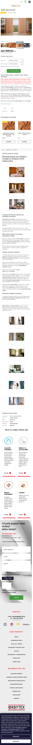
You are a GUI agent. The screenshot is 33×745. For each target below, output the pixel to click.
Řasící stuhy (16, 658)
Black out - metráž (16, 644)
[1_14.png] (16, 169)
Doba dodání (16, 695)
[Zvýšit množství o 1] (6, 70)
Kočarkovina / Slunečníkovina (16, 654)
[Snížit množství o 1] (6, 72)
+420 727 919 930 (18, 618)
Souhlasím (16, 741)
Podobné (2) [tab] (9, 150)
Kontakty (16, 698)
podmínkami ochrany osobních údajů (14, 591)
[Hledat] (21, 1)
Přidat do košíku (15, 71)
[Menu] (29, 1)
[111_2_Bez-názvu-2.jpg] (16, 333)
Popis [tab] (3, 150)
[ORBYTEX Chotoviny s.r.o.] (16, 708)
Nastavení (16, 736)
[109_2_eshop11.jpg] (16, 397)
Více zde (6, 473)
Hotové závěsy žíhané (15, 416)
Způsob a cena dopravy (16, 687)
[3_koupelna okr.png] (16, 185)
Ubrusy (16, 637)
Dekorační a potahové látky (16, 647)
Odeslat (16, 597)
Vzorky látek (16, 661)
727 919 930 (5, 537)
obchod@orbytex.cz (7, 536)
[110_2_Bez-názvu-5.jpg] (16, 365)
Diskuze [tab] (15, 150)
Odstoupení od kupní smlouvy (16, 680)
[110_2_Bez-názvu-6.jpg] (16, 381)
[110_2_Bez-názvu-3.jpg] (16, 349)
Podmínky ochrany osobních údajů (16, 677)
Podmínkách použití (14, 729)
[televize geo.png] (16, 201)
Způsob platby (17, 691)
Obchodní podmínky (16, 673)
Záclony (16, 651)
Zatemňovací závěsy (16, 640)
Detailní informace (5, 104)
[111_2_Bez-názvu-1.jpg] (16, 317)
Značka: (12, 12)
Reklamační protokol (16, 684)
